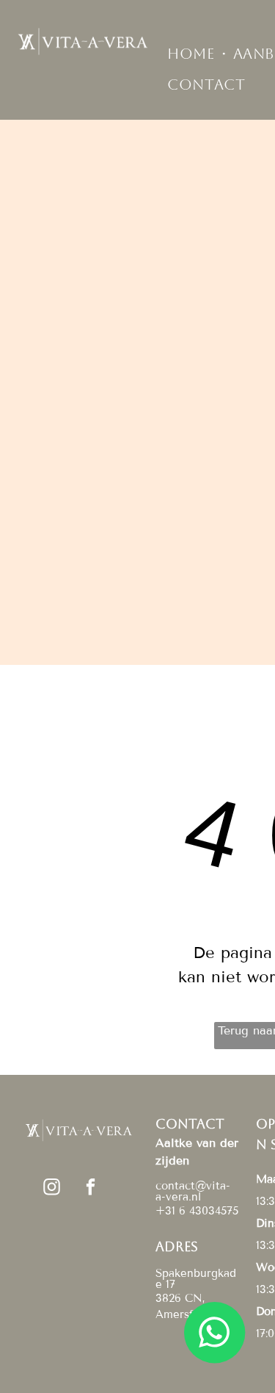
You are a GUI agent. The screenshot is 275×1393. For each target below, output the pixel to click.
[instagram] (52, 1188)
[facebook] (90, 1188)
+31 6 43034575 (196, 1210)
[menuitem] (192, 53)
